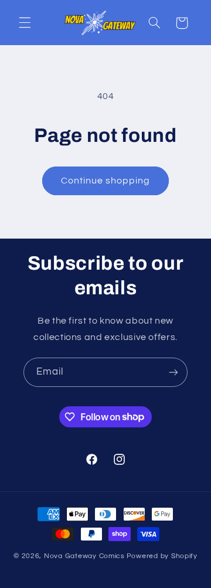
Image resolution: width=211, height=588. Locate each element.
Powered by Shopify (162, 556)
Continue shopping (106, 180)
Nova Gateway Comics (84, 556)
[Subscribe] (173, 372)
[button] (24, 22)
